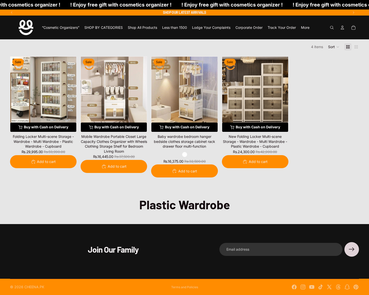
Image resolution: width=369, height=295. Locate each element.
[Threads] (338, 287)
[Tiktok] (321, 287)
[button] (333, 46)
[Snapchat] (347, 287)
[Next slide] (353, 12)
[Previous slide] (11, 12)
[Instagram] (303, 287)
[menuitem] (305, 27)
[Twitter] (329, 287)
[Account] (342, 27)
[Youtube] (312, 287)
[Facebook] (294, 287)
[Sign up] (351, 249)
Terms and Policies (184, 287)
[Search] (331, 27)
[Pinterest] (356, 287)
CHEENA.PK (34, 287)
